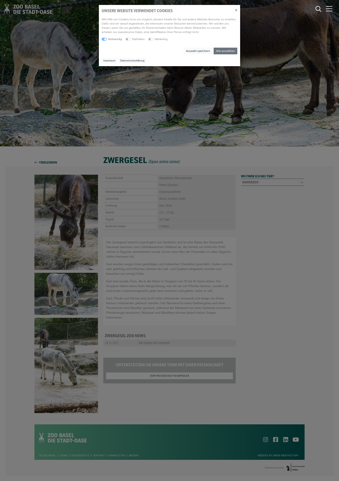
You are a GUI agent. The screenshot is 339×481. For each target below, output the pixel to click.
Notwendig (115, 39)
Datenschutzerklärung (132, 60)
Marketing (161, 39)
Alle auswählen (225, 51)
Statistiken (138, 39)
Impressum (109, 60)
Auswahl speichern (198, 51)
